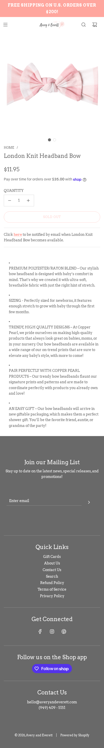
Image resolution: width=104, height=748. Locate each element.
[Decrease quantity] (9, 200)
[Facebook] (40, 631)
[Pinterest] (63, 631)
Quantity (13, 191)
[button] (49, 139)
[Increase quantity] (28, 200)
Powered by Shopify (74, 735)
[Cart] (94, 24)
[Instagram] (52, 631)
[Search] (83, 24)
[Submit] (88, 501)
